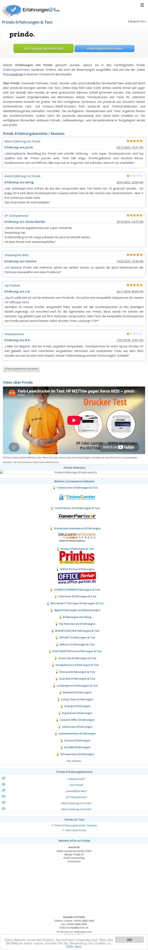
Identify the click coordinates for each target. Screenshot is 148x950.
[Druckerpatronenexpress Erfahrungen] (74, 537)
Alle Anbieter (74, 761)
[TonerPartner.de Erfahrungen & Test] (74, 516)
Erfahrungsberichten (16, 69)
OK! (129, 939)
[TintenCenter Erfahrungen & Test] (74, 496)
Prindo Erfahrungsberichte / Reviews (75, 825)
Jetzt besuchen (43, 48)
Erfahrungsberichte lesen (104, 48)
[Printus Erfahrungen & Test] (74, 557)
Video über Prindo (75, 830)
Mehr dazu (74, 946)
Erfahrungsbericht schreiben (21, 368)
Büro (143, 21)
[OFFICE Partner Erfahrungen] (74, 577)
